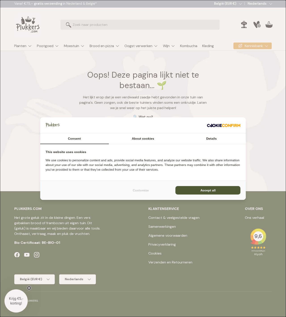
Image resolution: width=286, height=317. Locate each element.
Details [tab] (211, 138)
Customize (141, 190)
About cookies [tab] (143, 138)
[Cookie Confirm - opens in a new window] (223, 125)
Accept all (208, 190)
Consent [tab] (74, 138)
